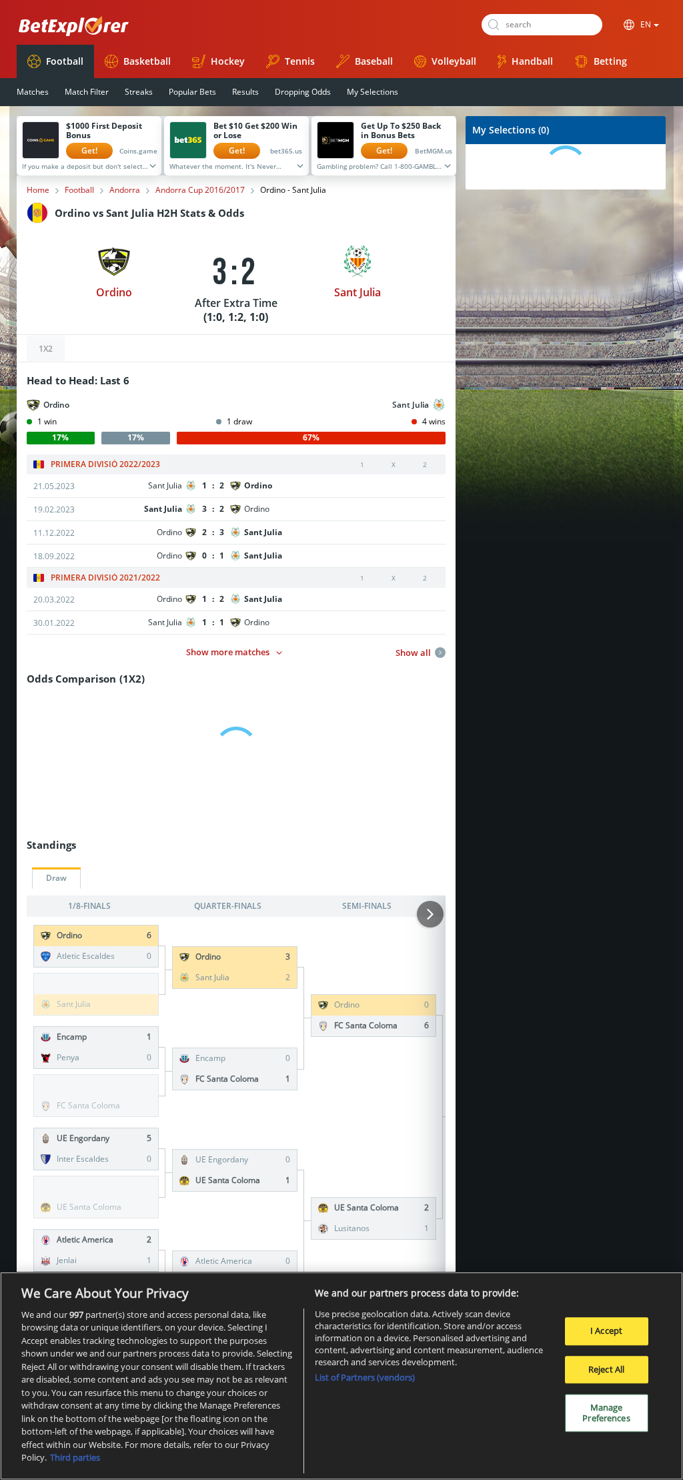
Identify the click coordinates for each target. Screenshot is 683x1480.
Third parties (75, 1457)
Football (64, 61)
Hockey (228, 61)
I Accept (606, 1331)
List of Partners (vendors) (365, 1377)
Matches (33, 91)
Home (38, 190)
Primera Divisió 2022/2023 (105, 464)
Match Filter (87, 91)
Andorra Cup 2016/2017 (200, 190)
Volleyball (454, 61)
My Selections (372, 91)
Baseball (374, 61)
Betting (610, 61)
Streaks (139, 91)
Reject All (606, 1369)
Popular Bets (192, 91)
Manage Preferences (606, 1412)
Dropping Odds (303, 91)
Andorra (124, 190)
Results (245, 91)
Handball (532, 61)
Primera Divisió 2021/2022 (105, 578)
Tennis (300, 61)
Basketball (147, 61)
